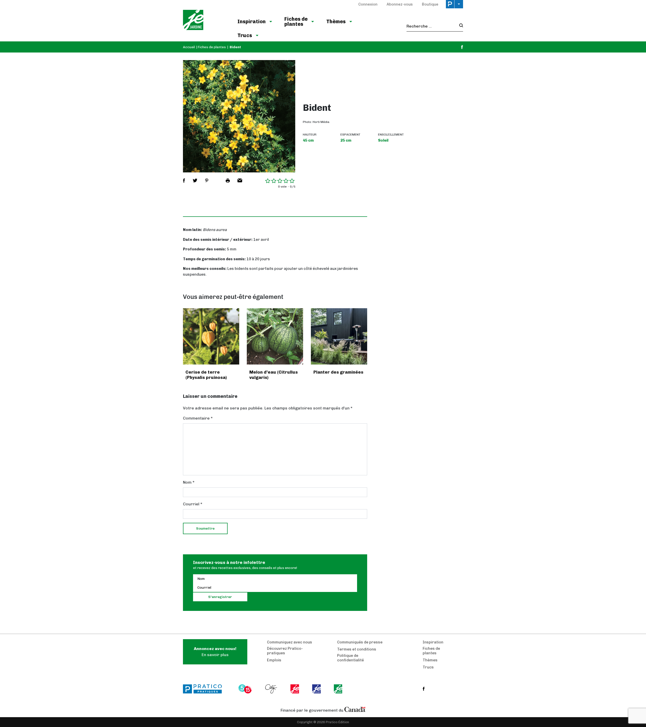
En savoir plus (215, 651)
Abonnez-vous (400, 4)
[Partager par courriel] (239, 180)
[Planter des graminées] (339, 336)
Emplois (274, 660)
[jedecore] (317, 689)
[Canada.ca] (355, 709)
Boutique (430, 4)
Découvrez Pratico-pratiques (285, 650)
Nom (189, 482)
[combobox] (431, 26)
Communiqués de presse (360, 642)
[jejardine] (338, 689)
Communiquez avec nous (289, 642)
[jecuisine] (295, 689)
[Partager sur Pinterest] (206, 180)
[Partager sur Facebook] (184, 180)
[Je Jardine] (205, 20)
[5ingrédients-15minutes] (245, 689)
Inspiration (251, 21)
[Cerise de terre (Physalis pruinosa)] (211, 336)
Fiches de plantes (296, 21)
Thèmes (336, 21)
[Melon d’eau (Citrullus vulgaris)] (275, 336)
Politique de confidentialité (350, 657)
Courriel (192, 504)
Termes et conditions (356, 649)
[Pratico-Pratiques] (204, 689)
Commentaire (198, 418)
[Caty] (271, 689)
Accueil (189, 47)
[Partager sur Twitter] (195, 180)
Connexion (368, 4)
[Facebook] (462, 47)
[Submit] (459, 26)
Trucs (244, 35)
